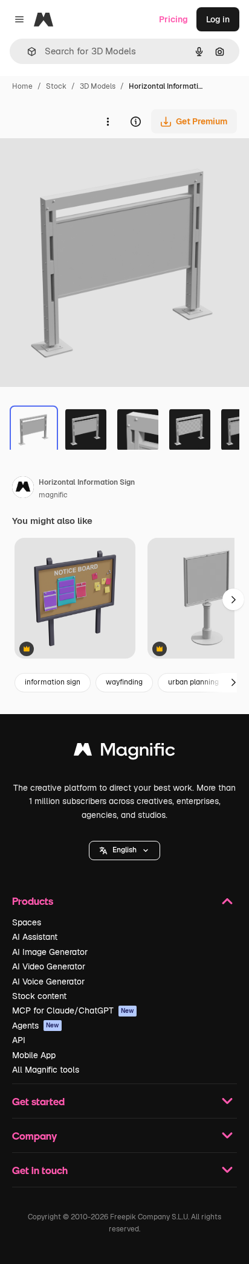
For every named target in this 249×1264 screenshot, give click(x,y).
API (18, 1040)
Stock (56, 86)
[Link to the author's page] (23, 489)
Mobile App (34, 1055)
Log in (218, 19)
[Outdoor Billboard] (75, 599)
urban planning (193, 682)
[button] (124, 850)
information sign (52, 682)
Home (22, 86)
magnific (53, 495)
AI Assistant (34, 936)
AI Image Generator (50, 951)
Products (32, 901)
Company (34, 1135)
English (124, 850)
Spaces (26, 922)
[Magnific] (124, 752)
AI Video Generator (48, 966)
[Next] (233, 682)
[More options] (107, 121)
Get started (38, 1101)
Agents (35, 1025)
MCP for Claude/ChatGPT (73, 1010)
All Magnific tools (45, 1069)
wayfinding (124, 682)
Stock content (39, 996)
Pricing (173, 19)
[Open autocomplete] (27, 51)
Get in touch (40, 1170)
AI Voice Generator (48, 981)
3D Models (97, 86)
